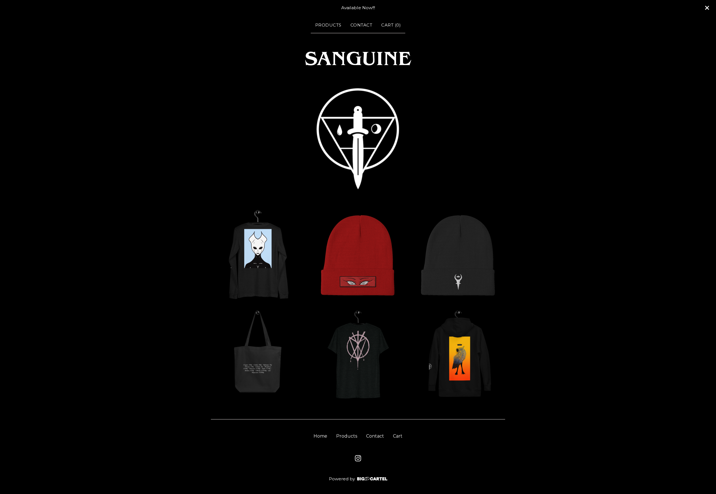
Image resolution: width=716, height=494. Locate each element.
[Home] (358, 59)
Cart (397, 436)
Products (328, 25)
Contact (361, 25)
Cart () (391, 25)
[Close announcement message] (707, 7)
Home (320, 436)
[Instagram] (358, 458)
